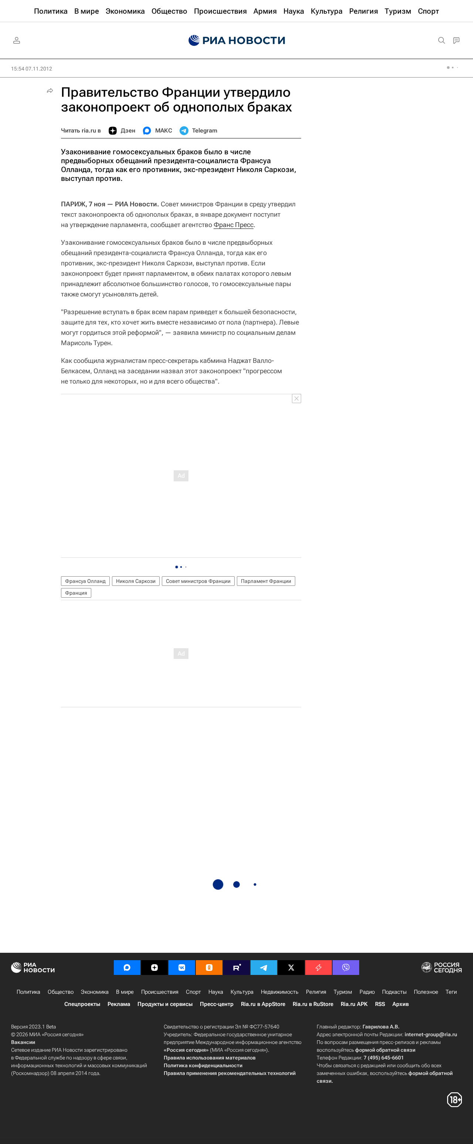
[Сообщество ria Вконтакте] (182, 967)
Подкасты (394, 992)
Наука (215, 992)
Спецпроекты (82, 1004)
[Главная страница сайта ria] (236, 40)
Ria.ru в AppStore (263, 1004)
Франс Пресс (233, 225)
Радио (367, 992)
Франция (76, 593)
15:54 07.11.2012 (31, 69)
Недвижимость (280, 992)
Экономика (95, 992)
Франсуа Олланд (85, 581)
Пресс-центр (217, 1004)
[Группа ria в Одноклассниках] (209, 967)
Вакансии (23, 1042)
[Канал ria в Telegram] (264, 967)
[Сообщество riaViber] (346, 967)
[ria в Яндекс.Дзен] (154, 967)
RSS (380, 1004)
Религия (316, 992)
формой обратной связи (385, 1050)
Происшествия (159, 992)
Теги (451, 992)
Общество (61, 992)
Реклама (119, 1004)
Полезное (426, 992)
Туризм (343, 992)
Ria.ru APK (354, 1004)
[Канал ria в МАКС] (127, 967)
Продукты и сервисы (165, 1004)
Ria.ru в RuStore (313, 1004)
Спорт (193, 992)
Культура (242, 992)
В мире (125, 992)
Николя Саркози (136, 581)
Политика (28, 992)
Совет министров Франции (198, 581)
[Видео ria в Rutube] (236, 967)
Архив (400, 1004)
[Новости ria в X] (291, 967)
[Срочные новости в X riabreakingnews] (318, 967)
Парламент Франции (266, 581)
